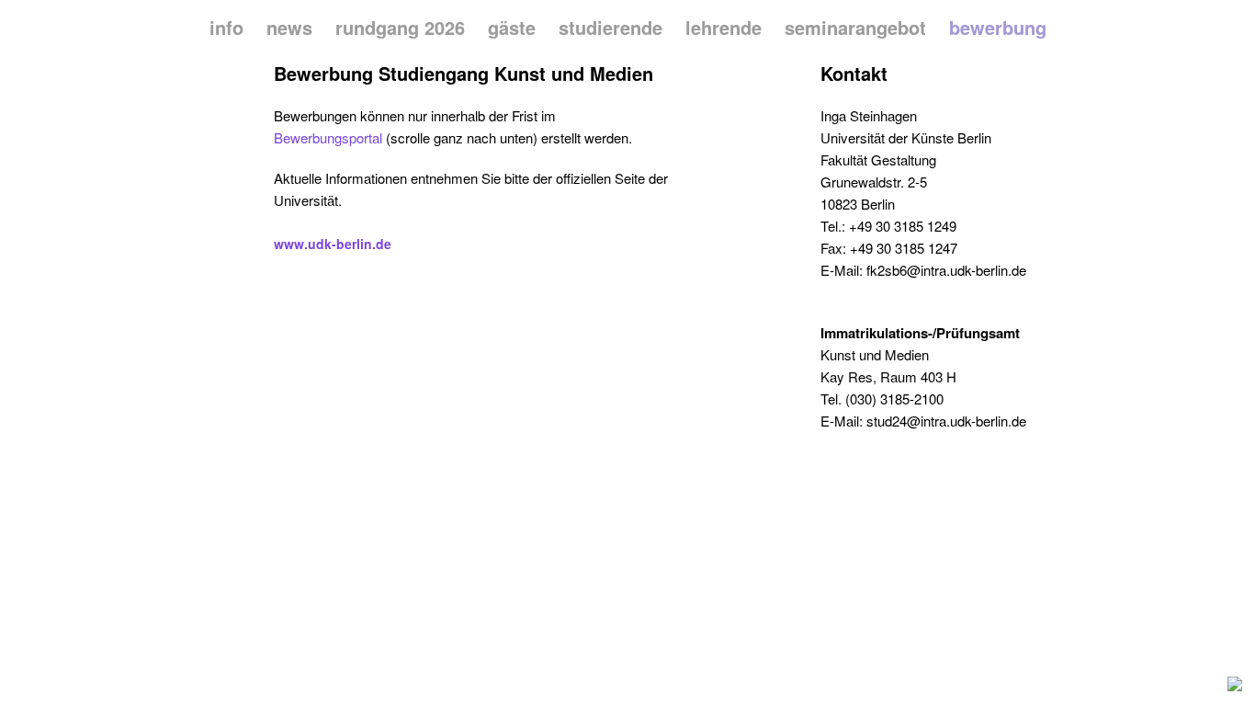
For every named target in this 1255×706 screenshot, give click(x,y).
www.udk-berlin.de (332, 243)
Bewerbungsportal (328, 137)
